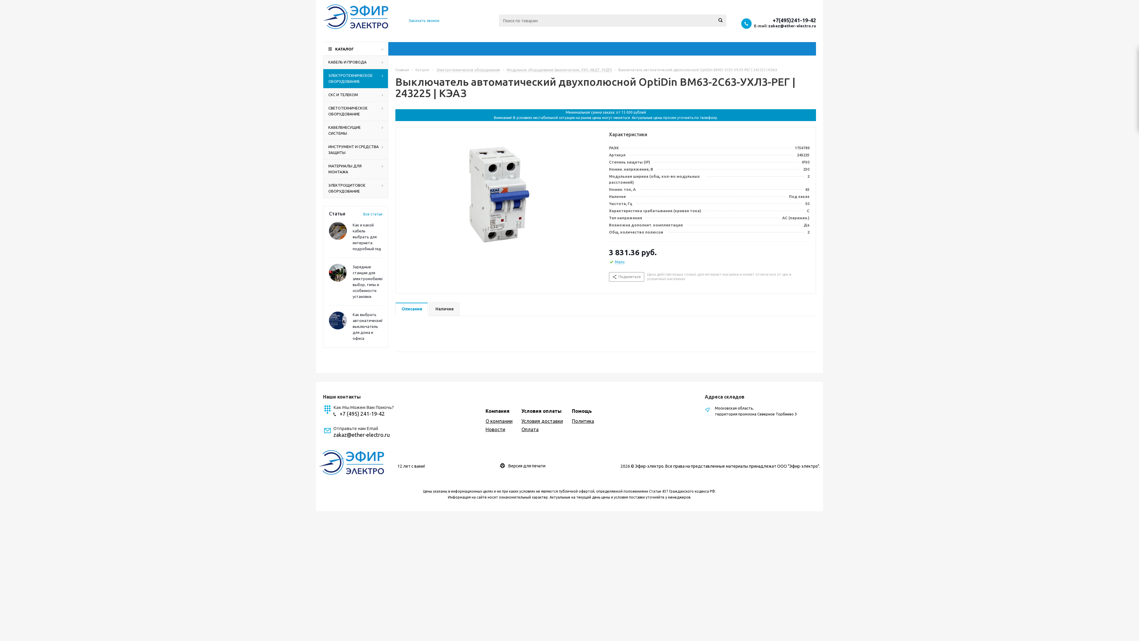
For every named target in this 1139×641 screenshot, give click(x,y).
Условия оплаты (541, 411)
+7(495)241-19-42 (794, 20)
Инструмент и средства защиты (353, 150)
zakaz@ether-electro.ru (792, 26)
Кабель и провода (347, 62)
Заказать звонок (424, 20)
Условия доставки (542, 421)
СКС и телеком (343, 95)
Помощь (582, 411)
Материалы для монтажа (345, 169)
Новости (495, 429)
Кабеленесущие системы (344, 130)
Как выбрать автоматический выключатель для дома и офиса (368, 326)
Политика (583, 421)
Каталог (344, 49)
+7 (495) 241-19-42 (362, 414)
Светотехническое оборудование (348, 111)
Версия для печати (526, 466)
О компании (499, 421)
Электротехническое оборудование (350, 78)
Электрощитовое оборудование (346, 188)
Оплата (530, 429)
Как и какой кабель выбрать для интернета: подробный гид (367, 237)
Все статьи (372, 214)
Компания (498, 411)
